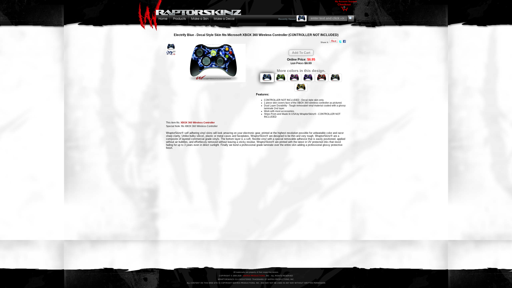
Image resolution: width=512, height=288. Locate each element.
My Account (341, 1)
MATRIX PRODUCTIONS (254, 276)
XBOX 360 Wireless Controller (198, 122)
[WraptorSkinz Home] (190, 29)
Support (352, 1)
